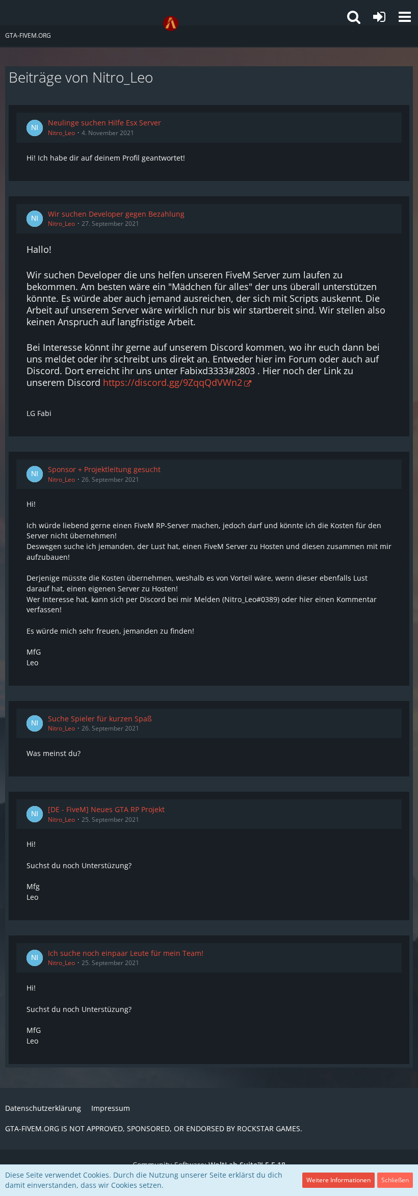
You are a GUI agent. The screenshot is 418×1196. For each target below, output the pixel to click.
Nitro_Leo (61, 132)
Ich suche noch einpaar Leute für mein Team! (125, 953)
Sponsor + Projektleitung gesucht (104, 469)
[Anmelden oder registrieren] (379, 17)
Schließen (395, 1180)
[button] (405, 17)
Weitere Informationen (338, 1180)
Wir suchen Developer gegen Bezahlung (116, 214)
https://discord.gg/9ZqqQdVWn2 (172, 382)
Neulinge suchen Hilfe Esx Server (104, 122)
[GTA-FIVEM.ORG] (170, 23)
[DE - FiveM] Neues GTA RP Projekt (106, 809)
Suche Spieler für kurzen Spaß (100, 718)
